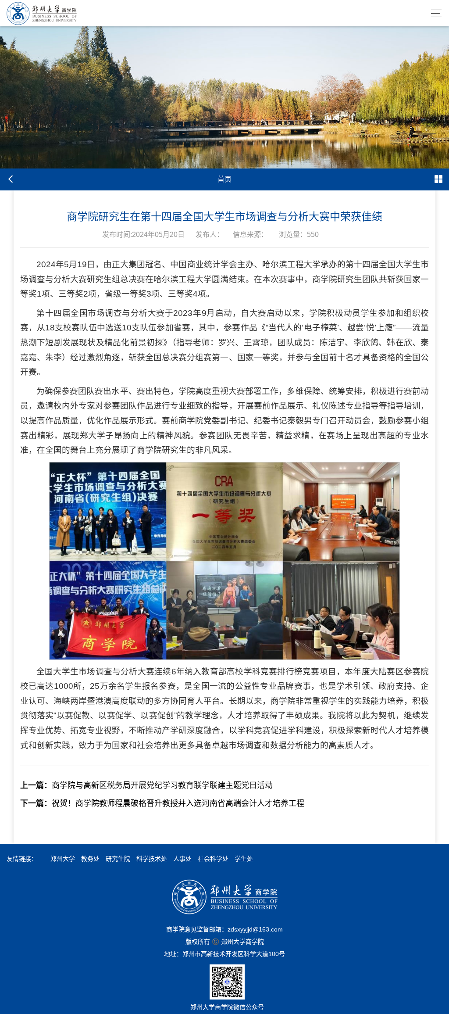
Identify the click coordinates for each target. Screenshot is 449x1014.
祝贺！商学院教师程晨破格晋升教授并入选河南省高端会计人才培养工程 (162, 803)
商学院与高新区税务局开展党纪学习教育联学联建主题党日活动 (146, 785)
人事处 (182, 858)
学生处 (244, 858)
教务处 (90, 858)
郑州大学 (62, 858)
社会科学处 (213, 858)
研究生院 (118, 858)
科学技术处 (151, 858)
